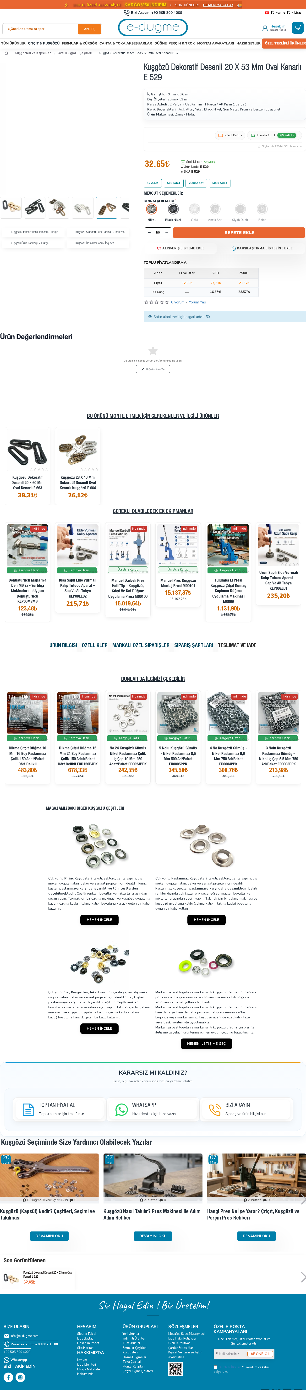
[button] (239, 232)
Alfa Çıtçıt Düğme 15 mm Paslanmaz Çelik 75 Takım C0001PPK (278, 754)
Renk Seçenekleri (159, 201)
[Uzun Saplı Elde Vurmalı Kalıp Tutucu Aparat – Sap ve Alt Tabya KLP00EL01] (278, 545)
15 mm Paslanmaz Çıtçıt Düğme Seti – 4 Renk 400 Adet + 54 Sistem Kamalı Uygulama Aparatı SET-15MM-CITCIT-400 (178, 762)
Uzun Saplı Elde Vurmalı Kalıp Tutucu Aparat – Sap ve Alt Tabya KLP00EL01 (278, 581)
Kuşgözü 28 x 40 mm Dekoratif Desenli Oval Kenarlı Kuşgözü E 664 (78, 483)
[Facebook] (8, 1377)
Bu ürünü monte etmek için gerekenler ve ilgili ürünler (153, 416)
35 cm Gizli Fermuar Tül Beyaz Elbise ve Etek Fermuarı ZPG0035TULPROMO (128, 756)
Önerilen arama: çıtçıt (26, 29)
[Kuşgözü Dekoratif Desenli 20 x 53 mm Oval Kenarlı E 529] (11, 1280)
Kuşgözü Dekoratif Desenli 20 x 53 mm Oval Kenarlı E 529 (47, 1275)
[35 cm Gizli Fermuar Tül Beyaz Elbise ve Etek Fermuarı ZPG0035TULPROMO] (128, 713)
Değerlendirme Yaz (155, 369)
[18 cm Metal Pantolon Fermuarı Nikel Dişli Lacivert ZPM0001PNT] (77, 713)
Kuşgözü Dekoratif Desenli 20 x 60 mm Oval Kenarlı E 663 (27, 483)
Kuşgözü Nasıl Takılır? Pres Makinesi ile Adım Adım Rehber (152, 1215)
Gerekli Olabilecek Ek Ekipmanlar (153, 511)
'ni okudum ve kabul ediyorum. (242, 1369)
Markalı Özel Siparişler (140, 645)
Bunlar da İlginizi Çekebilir (153, 679)
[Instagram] (20, 1377)
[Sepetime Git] (298, 28)
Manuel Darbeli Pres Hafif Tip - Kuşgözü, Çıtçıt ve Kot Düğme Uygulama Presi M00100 (128, 589)
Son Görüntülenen (25, 1261)
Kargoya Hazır (29, 570)
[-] (149, 233)
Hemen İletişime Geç (206, 1043)
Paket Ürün (229, 747)
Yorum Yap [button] (197, 302)
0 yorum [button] (178, 302)
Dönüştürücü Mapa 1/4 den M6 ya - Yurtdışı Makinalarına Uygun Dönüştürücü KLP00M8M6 (27, 591)
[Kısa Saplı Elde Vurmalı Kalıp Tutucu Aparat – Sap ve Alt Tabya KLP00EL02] (77, 545)
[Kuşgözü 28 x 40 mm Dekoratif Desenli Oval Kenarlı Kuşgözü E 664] (77, 450)
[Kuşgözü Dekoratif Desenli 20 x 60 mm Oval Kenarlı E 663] (27, 450)
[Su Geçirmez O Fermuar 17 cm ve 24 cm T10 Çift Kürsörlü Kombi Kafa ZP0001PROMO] (27, 713)
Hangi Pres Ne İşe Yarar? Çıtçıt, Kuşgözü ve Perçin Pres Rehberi (253, 1215)
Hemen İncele (99, 920)
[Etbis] (175, 1369)
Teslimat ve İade (237, 645)
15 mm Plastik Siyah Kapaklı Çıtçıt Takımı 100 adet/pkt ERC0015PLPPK (228, 762)
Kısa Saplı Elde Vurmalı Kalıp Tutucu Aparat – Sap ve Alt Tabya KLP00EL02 (77, 589)
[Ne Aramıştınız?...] (89, 29)
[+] (167, 233)
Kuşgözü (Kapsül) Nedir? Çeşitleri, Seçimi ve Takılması (47, 1215)
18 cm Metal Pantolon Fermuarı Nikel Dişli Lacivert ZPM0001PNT (77, 754)
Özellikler (95, 645)
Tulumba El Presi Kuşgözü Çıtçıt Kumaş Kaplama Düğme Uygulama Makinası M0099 (228, 591)
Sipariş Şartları (193, 645)
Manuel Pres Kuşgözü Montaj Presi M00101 (178, 583)
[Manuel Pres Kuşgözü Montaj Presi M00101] (178, 545)
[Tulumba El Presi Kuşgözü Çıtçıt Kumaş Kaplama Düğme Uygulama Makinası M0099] (228, 545)
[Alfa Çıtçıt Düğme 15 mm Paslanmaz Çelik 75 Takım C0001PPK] (278, 713)
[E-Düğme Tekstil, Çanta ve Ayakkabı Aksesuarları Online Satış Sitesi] (6, 52)
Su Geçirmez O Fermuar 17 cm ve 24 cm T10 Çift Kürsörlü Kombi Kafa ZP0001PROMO (27, 756)
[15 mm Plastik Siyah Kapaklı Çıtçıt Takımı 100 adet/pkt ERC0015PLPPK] (228, 713)
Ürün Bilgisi (63, 645)
